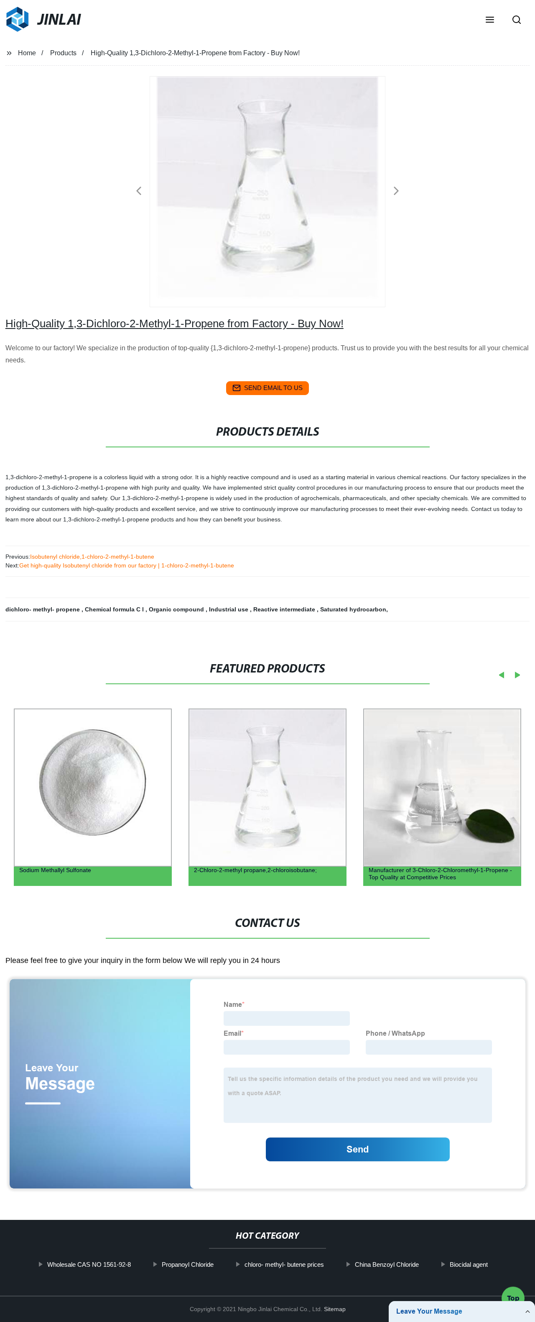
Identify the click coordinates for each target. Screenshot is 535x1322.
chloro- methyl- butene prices (284, 1264)
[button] (489, 20)
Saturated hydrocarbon (353, 609)
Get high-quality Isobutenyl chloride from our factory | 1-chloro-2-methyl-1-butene (126, 565)
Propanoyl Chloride (188, 1264)
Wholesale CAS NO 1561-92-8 (89, 1264)
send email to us (273, 387)
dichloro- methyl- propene (43, 609)
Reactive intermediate (285, 609)
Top (513, 1296)
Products (63, 52)
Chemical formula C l (115, 609)
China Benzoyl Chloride (387, 1264)
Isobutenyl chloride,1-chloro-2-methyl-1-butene (92, 556)
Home (27, 52)
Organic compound (177, 609)
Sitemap (335, 1309)
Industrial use (229, 609)
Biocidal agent (469, 1264)
